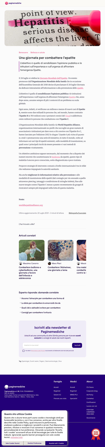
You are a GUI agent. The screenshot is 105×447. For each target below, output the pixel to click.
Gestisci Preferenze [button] (34, 443)
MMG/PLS (74, 395)
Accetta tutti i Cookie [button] (56, 443)
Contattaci (90, 398)
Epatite (72, 97)
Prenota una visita (60, 398)
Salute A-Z (57, 395)
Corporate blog (92, 391)
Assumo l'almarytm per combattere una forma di (42, 298)
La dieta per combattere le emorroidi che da (40, 303)
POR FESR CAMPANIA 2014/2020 (90, 412)
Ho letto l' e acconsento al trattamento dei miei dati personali (49, 350)
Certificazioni (91, 402)
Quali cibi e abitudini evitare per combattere (40, 308)
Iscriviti (77, 345)
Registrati (57, 391)
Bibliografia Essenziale (77, 213)
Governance (91, 418)
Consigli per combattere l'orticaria (36, 312)
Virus (67, 116)
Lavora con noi (92, 406)
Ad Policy (90, 395)
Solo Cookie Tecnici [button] (12, 443)
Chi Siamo (90, 387)
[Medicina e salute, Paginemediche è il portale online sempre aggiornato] (13, 3)
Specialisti (73, 398)
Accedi (56, 387)
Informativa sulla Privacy (38, 350)
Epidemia (56, 157)
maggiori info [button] (17, 437)
